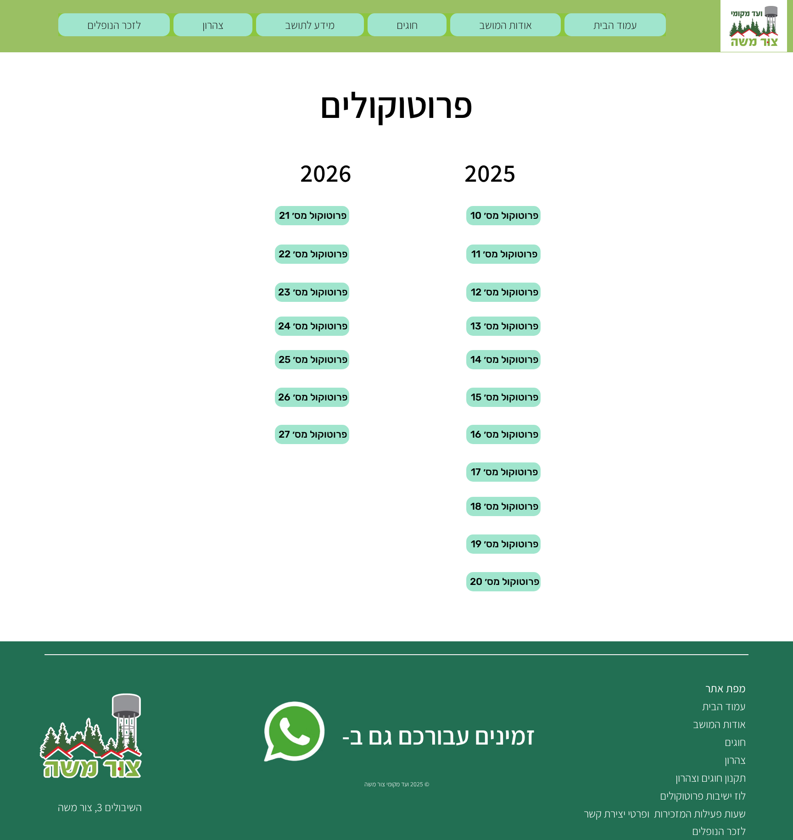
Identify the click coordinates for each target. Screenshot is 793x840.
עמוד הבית (724, 706)
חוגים (735, 741)
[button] (309, 24)
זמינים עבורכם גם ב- (438, 735)
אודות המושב (719, 724)
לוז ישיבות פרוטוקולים (703, 795)
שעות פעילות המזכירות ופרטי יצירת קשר (665, 813)
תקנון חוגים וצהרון (711, 777)
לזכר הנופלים (719, 830)
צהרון (735, 759)
